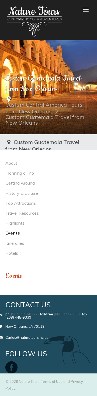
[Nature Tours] (34, 9)
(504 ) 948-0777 (24, 314)
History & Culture (21, 193)
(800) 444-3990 (67, 314)
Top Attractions (20, 203)
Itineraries (14, 243)
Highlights (15, 223)
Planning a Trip (19, 173)
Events (12, 233)
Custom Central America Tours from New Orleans (43, 108)
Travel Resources (22, 213)
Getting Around (20, 183)
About (11, 163)
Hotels (11, 253)
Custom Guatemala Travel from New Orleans (44, 120)
